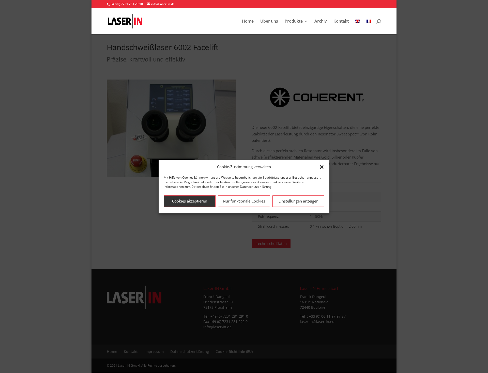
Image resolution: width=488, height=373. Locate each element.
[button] (321, 166)
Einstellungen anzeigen (298, 201)
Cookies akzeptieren (189, 201)
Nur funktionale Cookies (244, 201)
